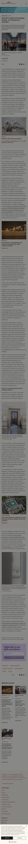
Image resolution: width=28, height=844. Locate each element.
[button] (13, 842)
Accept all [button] (7, 837)
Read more (17, 834)
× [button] (26, 826)
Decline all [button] (19, 838)
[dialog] (14, 834)
